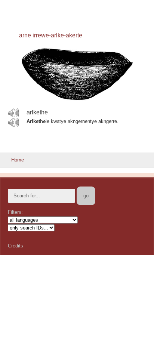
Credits (15, 246)
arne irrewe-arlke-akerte (50, 35)
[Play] (13, 112)
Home (17, 160)
